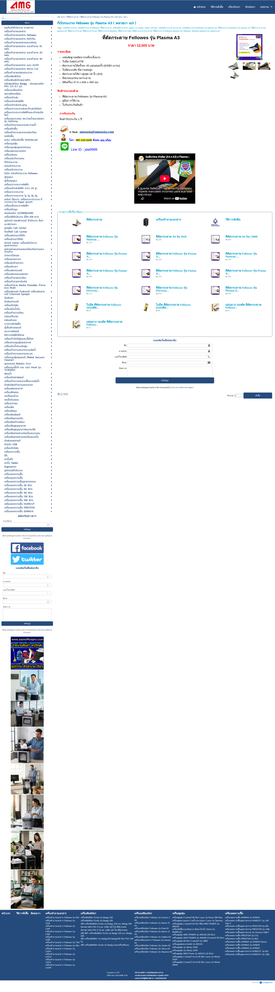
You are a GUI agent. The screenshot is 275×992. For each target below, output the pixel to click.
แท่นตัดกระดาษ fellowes (88, 28)
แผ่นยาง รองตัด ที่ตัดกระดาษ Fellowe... (243, 306)
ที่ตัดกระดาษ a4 (90, 31)
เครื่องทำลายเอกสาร (168, 219)
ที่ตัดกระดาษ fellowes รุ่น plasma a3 (234, 28)
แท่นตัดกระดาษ (69, 28)
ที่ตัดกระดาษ (72, 17)
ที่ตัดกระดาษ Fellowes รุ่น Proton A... (106, 255)
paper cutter (144, 28)
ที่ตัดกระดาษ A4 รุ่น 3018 (171, 236)
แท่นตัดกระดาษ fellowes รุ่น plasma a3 (199, 28)
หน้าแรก (61, 17)
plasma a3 (215, 31)
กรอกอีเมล (7, 521)
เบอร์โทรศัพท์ (9, 590)
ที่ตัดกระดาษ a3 (75, 31)
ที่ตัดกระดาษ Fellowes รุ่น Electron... (102, 289)
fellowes (187, 31)
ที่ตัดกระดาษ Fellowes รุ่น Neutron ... (102, 238)
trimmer (154, 28)
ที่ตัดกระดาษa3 (124, 31)
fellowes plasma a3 (200, 31)
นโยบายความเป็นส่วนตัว (179, 387)
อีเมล (5, 598)
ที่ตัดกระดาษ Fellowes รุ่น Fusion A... (106, 272)
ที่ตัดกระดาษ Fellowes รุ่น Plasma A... (241, 289)
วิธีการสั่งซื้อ (232, 219)
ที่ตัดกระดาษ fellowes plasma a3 (167, 31)
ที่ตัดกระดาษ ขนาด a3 (142, 31)
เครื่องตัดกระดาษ (120, 28)
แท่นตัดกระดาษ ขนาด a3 (170, 28)
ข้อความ (6, 607)
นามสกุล (6, 581)
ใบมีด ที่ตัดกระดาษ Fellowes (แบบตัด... (103, 306)
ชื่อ (4, 573)
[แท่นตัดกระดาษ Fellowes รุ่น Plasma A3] (249, 46)
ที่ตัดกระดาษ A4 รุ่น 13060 (241, 236)
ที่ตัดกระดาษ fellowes (107, 31)
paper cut (133, 28)
